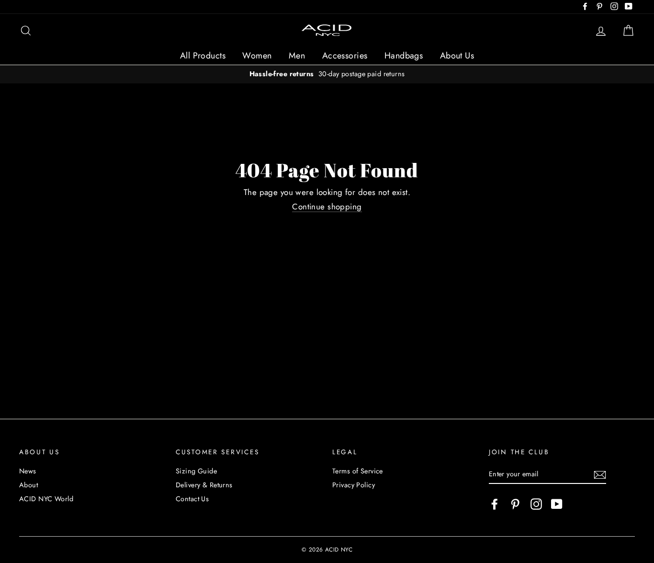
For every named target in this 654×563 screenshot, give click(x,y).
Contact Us (192, 499)
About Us (457, 55)
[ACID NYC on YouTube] (557, 504)
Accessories (345, 55)
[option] (327, 74)
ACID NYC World (46, 499)
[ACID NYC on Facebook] (494, 504)
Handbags (403, 55)
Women (256, 55)
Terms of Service (357, 471)
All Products (203, 55)
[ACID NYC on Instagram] (536, 504)
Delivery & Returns (204, 485)
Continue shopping (326, 207)
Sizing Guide (196, 471)
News (27, 471)
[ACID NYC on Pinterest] (515, 504)
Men (297, 55)
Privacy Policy (353, 485)
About (28, 485)
